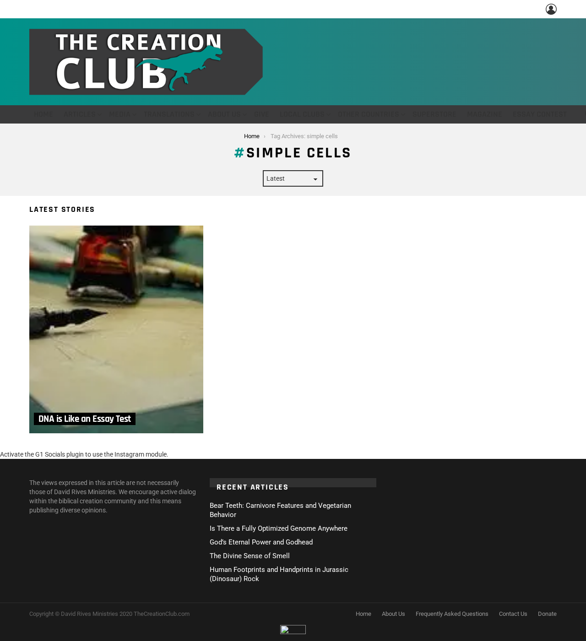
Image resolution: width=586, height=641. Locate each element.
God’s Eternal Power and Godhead (261, 542)
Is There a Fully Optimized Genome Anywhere (278, 528)
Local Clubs (302, 114)
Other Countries (368, 114)
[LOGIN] (551, 9)
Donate (547, 613)
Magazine (484, 114)
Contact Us (513, 613)
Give (261, 114)
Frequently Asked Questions (452, 613)
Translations (169, 114)
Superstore (434, 114)
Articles (80, 114)
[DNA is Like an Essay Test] (116, 329)
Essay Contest (540, 114)
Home (43, 114)
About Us (224, 114)
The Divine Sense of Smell (250, 556)
